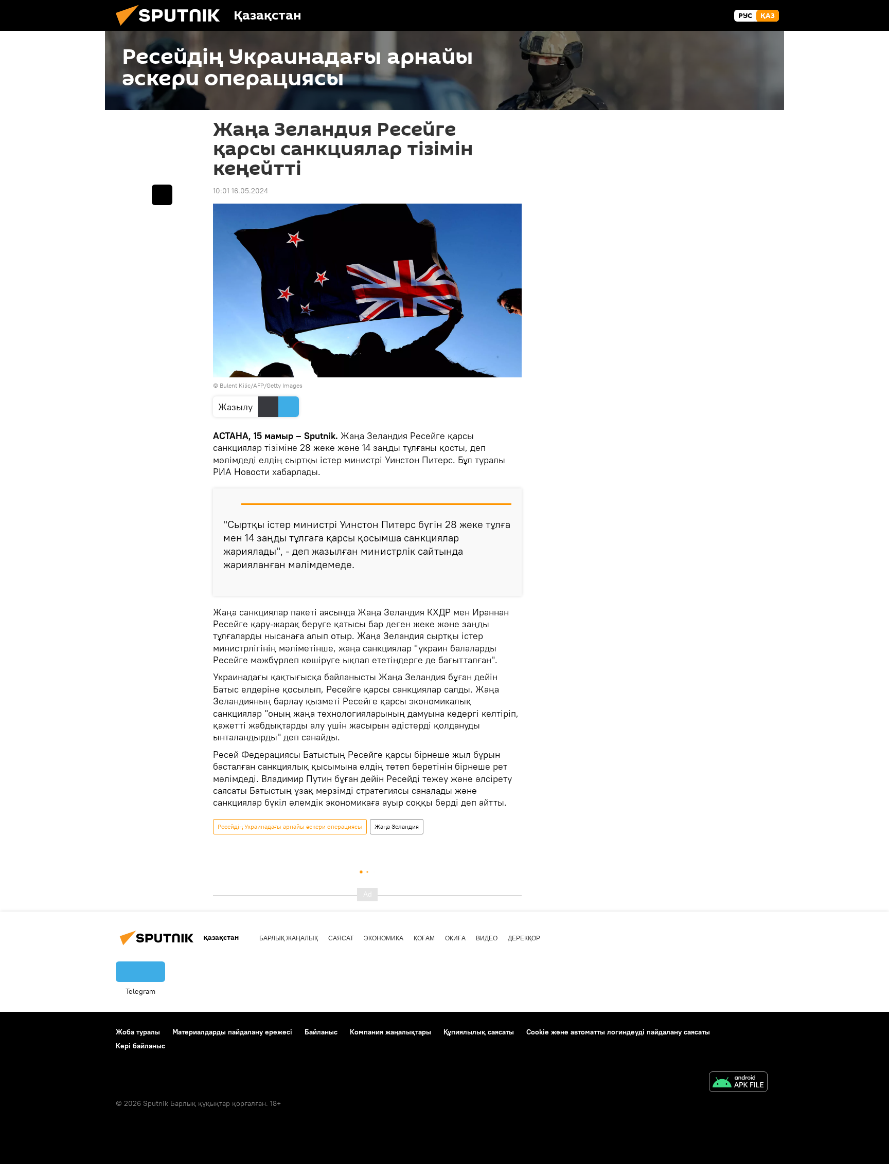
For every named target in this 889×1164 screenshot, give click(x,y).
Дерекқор (524, 938)
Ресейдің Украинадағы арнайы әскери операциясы (290, 826)
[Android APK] (738, 1083)
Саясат (340, 938)
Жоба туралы (138, 1031)
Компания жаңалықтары (390, 1031)
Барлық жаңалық (288, 938)
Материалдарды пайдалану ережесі (232, 1031)
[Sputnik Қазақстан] (172, 28)
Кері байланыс (140, 1045)
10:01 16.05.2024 (240, 190)
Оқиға (455, 938)
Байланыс (321, 1031)
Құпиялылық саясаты (478, 1031)
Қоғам (424, 938)
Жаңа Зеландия (397, 826)
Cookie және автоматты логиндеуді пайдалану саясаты (618, 1031)
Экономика (383, 938)
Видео (486, 938)
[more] (505, 584)
